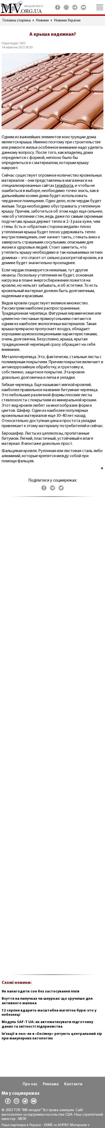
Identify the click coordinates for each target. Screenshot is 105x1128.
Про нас (30, 1084)
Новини (42, 21)
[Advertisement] (52, 738)
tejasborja (64, 186)
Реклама (51, 1084)
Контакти (73, 1084)
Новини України (67, 21)
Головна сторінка (17, 21)
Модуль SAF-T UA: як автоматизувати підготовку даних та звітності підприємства (47, 1024)
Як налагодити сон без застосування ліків (40, 991)
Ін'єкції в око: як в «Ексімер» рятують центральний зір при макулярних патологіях (52, 1036)
